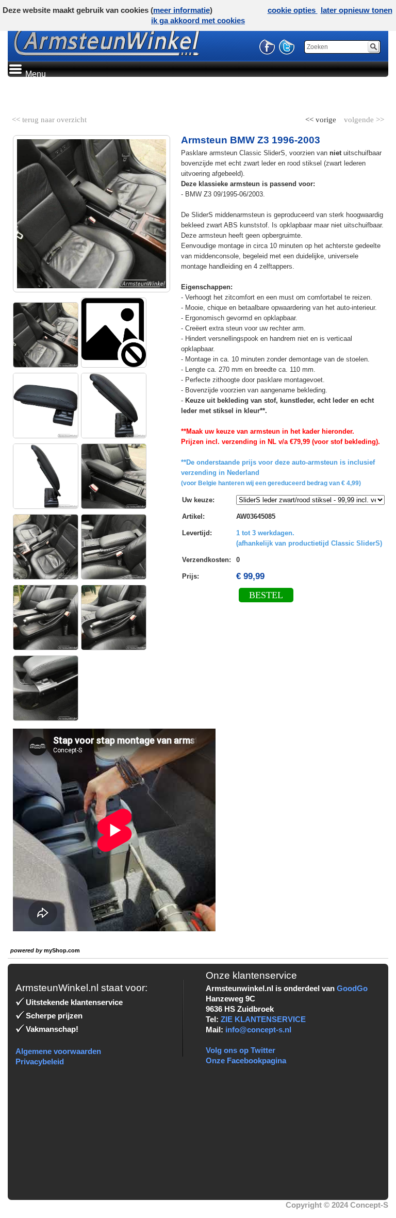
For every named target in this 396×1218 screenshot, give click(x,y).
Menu (34, 74)
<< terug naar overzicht (49, 118)
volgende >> (363, 118)
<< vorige (321, 118)
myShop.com (62, 950)
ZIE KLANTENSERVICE (263, 1019)
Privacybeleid (39, 1061)
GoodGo (352, 988)
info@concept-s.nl (258, 1029)
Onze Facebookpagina (246, 1060)
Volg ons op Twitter (240, 1050)
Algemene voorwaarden (58, 1051)
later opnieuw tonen (356, 10)
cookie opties (293, 10)
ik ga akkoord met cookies (198, 20)
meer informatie (181, 10)
